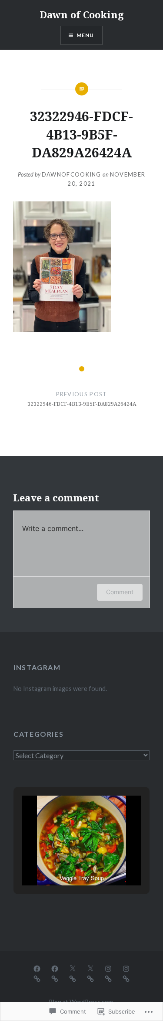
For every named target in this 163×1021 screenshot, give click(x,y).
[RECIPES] (37, 978)
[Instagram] (108, 968)
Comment (119, 592)
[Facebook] (37, 968)
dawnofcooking (71, 174)
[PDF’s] (54, 978)
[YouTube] (72, 978)
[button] (62, 862)
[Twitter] (72, 968)
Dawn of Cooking (82, 14)
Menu (85, 35)
